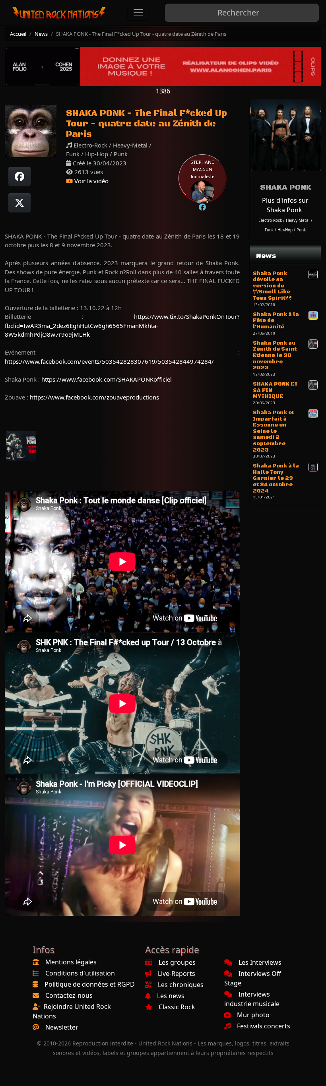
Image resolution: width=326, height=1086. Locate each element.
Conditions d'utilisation (80, 973)
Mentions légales (71, 962)
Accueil (18, 33)
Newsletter (61, 1027)
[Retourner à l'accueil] (59, 12)
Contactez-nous (69, 995)
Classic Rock (177, 1007)
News (41, 33)
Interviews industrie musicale (251, 999)
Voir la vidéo (91, 181)
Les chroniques (181, 984)
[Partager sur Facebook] (19, 176)
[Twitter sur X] (19, 203)
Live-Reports (176, 973)
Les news (170, 995)
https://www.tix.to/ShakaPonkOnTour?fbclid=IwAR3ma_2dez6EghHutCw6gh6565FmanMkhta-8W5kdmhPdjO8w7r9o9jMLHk (122, 325)
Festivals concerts (263, 1026)
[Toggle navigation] (138, 13)
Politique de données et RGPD (90, 984)
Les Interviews (260, 962)
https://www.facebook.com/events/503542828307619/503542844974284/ (109, 361)
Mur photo (253, 1014)
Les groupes (177, 962)
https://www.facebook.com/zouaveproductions (94, 397)
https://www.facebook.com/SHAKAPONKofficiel (106, 379)
